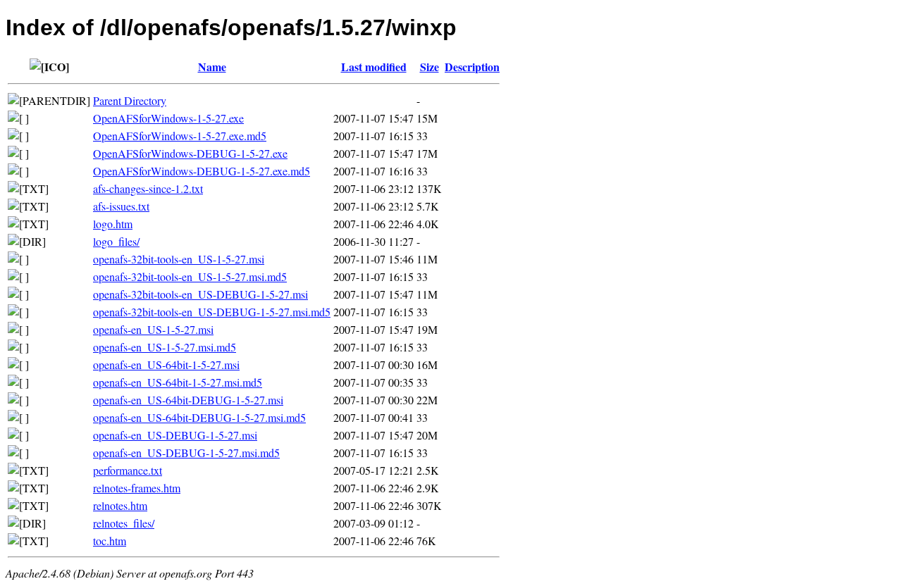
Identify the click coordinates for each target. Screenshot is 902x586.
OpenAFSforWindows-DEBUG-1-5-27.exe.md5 (201, 170)
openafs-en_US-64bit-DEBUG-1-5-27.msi (188, 399)
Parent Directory (129, 100)
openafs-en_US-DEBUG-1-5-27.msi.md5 (186, 452)
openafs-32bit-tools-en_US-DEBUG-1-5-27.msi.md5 (211, 311)
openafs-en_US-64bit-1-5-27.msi (166, 364)
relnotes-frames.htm (136, 487)
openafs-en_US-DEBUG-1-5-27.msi (175, 435)
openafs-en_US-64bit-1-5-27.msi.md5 (177, 382)
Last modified (374, 66)
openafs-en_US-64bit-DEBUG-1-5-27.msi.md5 (199, 417)
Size (429, 66)
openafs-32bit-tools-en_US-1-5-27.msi (178, 258)
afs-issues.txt (121, 206)
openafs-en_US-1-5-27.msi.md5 (164, 346)
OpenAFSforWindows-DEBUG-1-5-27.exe (190, 153)
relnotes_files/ (123, 523)
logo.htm (112, 223)
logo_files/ (116, 241)
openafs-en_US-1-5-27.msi (153, 329)
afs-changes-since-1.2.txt (148, 188)
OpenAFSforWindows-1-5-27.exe (168, 118)
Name (212, 66)
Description (472, 66)
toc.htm (109, 540)
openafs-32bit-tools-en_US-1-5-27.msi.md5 (190, 276)
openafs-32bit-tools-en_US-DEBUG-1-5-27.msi (200, 294)
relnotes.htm (120, 505)
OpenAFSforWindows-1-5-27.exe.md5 (179, 135)
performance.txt (127, 470)
